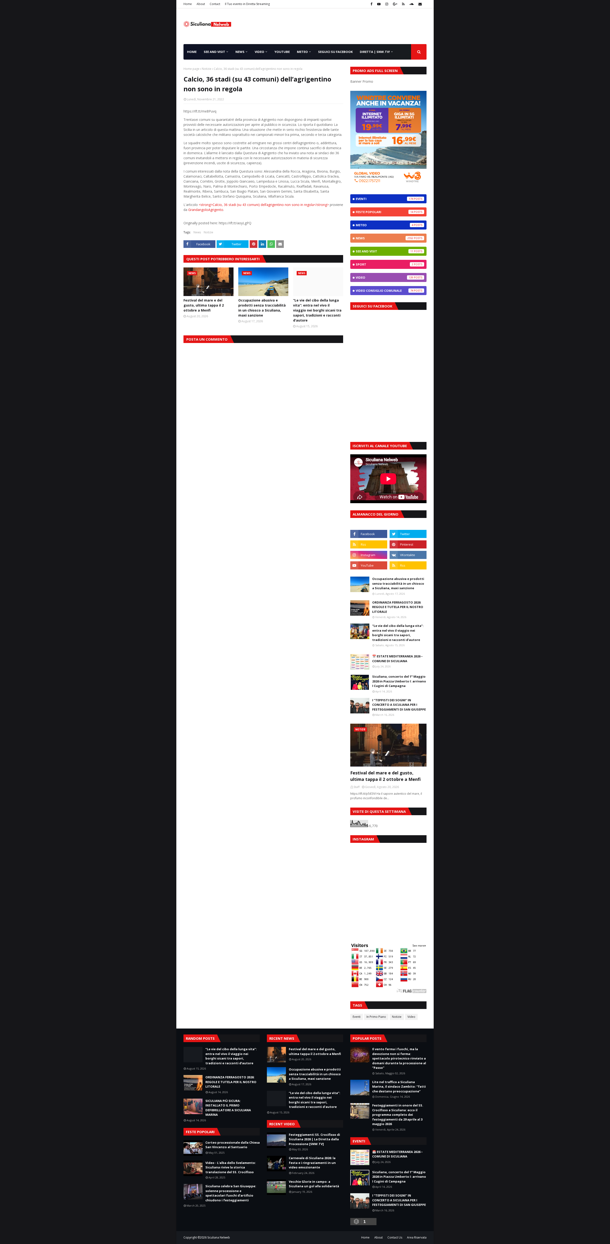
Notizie (206, 69)
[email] (419, 4)
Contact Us (394, 1237)
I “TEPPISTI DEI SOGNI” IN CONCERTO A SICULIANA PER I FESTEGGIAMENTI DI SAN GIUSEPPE (399, 705)
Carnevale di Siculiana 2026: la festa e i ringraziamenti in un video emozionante (312, 1162)
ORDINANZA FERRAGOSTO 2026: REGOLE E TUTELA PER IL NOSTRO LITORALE (397, 607)
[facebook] (371, 4)
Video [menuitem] (259, 52)
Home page (191, 69)
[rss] (403, 4)
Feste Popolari (384, 212)
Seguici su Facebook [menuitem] (335, 52)
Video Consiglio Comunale (384, 290)
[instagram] (386, 4)
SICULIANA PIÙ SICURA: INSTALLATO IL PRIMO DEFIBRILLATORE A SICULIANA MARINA (228, 1108)
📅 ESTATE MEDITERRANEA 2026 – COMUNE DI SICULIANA (397, 658)
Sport (384, 264)
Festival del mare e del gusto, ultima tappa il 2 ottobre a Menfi (203, 305)
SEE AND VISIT (384, 251)
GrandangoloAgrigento (205, 209)
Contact (215, 4)
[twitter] (408, 534)
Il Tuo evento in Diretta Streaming (247, 4)
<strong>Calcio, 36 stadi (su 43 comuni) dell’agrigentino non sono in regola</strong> (264, 204)
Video (384, 277)
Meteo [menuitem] (302, 52)
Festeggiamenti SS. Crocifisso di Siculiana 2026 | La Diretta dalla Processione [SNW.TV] (314, 1139)
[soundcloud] (411, 4)
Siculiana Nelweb (218, 1237)
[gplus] (395, 4)
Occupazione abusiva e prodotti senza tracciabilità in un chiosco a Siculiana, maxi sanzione (262, 307)
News (197, 232)
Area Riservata (417, 1237)
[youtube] (379, 4)
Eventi (384, 199)
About (201, 4)
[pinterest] (408, 544)
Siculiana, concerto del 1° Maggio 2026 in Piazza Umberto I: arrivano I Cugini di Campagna (399, 681)
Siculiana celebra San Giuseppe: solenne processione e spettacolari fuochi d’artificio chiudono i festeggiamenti (230, 1193)
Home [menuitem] (192, 52)
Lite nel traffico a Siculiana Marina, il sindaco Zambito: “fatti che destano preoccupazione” (399, 1086)
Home (187, 4)
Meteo (384, 225)
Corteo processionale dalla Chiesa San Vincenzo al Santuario (232, 1144)
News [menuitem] (239, 52)
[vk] (408, 555)
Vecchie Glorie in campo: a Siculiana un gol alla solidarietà (314, 1183)
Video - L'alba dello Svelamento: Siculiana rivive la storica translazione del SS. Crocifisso (230, 1167)
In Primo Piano (376, 1017)
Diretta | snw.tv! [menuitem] (375, 52)
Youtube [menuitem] (282, 52)
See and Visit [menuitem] (214, 52)
